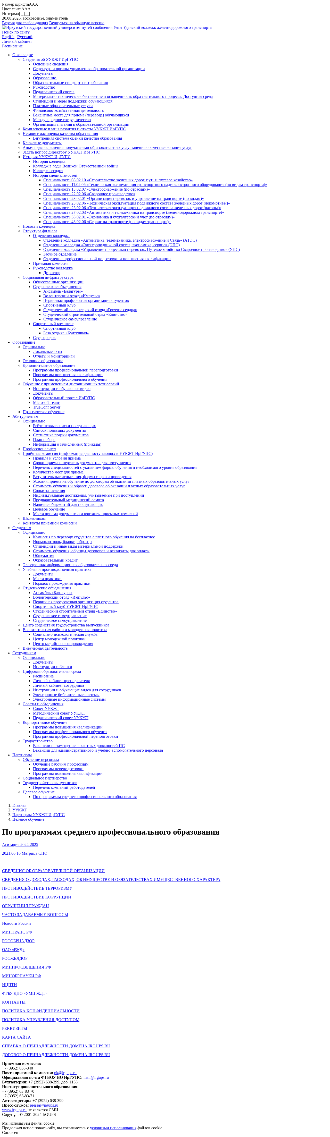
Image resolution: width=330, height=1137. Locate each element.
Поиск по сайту (16, 32)
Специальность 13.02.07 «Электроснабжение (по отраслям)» (96, 189)
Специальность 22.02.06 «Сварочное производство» (89, 194)
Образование (45, 78)
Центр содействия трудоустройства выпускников (66, 625)
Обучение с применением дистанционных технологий (71, 384)
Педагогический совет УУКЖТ (60, 718)
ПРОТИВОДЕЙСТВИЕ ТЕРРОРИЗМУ (37, 888)
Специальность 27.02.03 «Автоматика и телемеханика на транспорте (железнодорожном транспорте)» (133, 212)
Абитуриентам (25, 416)
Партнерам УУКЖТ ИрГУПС (38, 814)
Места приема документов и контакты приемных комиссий (85, 514)
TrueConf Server (46, 407)
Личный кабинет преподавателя (61, 680)
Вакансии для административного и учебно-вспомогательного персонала (98, 750)
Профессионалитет (39, 449)
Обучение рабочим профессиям (60, 764)
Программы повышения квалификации (68, 374)
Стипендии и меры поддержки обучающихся (72, 101)
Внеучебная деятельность (45, 648)
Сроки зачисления (49, 490)
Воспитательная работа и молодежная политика (65, 629)
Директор (51, 272)
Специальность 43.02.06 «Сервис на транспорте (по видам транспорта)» (107, 221)
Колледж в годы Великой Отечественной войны (75, 166)
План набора (44, 439)
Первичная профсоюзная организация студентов (86, 300)
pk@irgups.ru (65, 1073)
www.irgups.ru (14, 1110)
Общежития (43, 555)
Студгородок (44, 337)
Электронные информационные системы (69, 699)
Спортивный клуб (59, 305)
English (8, 37)
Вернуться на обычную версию (76, 23)
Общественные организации (58, 282)
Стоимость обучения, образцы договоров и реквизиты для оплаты (91, 551)
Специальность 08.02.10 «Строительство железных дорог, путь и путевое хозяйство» (118, 180)
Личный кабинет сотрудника (58, 685)
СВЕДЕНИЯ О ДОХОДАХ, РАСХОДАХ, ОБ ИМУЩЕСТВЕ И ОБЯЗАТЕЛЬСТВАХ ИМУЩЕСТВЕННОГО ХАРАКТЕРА (111, 879)
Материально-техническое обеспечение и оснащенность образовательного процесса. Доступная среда (123, 96)
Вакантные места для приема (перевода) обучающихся (81, 115)
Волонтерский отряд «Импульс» (71, 296)
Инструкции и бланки (52, 667)
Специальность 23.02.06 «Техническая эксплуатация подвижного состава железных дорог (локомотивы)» (136, 203)
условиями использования (113, 1128)
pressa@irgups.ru (44, 1105)
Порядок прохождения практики (61, 583)
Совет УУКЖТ (46, 708)
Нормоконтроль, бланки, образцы (62, 541)
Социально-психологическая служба (65, 634)
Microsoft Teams (46, 402)
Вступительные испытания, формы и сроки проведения (82, 476)
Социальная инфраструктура (48, 277)
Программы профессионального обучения (70, 379)
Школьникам (34, 518)
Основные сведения (51, 64)
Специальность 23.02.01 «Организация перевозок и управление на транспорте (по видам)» (123, 198)
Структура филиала (40, 231)
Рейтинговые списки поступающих (64, 425)
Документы (43, 73)
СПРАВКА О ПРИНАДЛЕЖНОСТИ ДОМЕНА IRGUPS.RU (56, 1046)
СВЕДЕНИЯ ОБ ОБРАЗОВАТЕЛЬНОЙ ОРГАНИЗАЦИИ (53, 871)
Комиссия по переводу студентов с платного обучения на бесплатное (94, 537)
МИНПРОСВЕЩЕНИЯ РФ (26, 967)
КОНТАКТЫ (14, 1002)
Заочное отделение (60, 254)
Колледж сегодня (48, 170)
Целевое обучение (49, 509)
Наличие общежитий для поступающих (68, 504)
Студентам (21, 527)
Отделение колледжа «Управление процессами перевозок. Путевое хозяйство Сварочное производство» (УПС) (141, 249)
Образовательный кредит (55, 560)
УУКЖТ (19, 810)
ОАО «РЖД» (13, 949)
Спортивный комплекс (53, 323)
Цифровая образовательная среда (52, 671)
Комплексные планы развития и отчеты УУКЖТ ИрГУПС (74, 129)
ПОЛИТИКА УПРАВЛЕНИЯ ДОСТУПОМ (40, 1019)
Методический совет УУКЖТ (59, 713)
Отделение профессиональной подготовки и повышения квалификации (107, 259)
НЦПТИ (9, 984)
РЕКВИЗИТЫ (14, 1028)
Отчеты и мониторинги (54, 356)
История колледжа (49, 161)
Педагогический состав (54, 92)
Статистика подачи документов (61, 435)
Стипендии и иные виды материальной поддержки (78, 546)
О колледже (22, 55)
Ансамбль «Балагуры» (63, 291)
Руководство (44, 87)
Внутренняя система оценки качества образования (77, 138)
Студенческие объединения (57, 286)
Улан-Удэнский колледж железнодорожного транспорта (162, 27)
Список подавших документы (59, 430)
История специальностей (55, 175)
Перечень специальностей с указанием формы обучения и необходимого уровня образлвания (115, 467)
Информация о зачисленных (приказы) (67, 444)
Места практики (47, 578)
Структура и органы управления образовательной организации (89, 68)
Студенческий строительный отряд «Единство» (85, 314)
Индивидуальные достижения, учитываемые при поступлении (88, 495)
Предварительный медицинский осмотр (68, 500)
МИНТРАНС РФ (17, 932)
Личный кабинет (17, 41)
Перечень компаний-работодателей (64, 787)
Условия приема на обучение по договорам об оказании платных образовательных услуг (111, 481)
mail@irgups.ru (96, 1077)
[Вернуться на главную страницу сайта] (57, 27)
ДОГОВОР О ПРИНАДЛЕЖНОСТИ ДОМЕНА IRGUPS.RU (56, 1055)
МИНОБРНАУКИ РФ (21, 976)
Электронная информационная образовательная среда (70, 565)
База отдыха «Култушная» (66, 333)
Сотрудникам (24, 653)
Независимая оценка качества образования (60, 133)
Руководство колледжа (53, 268)
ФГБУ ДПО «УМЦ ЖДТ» (24, 993)
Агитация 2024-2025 (20, 844)
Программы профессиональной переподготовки (75, 370)
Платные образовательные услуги (63, 106)
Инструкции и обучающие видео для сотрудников (77, 690)
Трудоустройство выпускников (50, 782)
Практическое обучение (43, 412)
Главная (19, 805)
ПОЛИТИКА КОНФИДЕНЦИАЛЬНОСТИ (41, 1011)
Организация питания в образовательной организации (81, 124)
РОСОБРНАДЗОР (18, 941)
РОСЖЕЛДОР (15, 958)
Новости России (16, 923)
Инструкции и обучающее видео (61, 388)
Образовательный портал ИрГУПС (64, 398)
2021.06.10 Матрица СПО (24, 853)
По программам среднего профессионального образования (85, 796)
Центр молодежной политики (59, 639)
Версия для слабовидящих (25, 23)
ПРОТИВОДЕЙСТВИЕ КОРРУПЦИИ (36, 897)
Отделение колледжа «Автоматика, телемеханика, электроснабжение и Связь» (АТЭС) (120, 240)
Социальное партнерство (45, 778)
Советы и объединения (43, 704)
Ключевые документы (42, 143)
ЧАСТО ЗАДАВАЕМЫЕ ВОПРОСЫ (35, 914)
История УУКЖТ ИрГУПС (47, 157)
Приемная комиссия (50, 263)
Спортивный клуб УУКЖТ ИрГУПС (65, 606)
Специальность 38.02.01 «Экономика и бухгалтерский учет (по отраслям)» (109, 217)
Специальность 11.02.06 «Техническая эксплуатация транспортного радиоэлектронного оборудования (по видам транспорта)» (155, 184)
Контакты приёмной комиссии (50, 523)
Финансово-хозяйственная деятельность (68, 110)
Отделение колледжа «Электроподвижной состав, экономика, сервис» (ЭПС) (111, 245)
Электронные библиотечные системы (66, 694)
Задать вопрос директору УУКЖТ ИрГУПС (61, 152)
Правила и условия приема (57, 458)
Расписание (12, 46)
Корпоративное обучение (45, 722)
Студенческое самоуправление (70, 319)
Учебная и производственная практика (57, 569)
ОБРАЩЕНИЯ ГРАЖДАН (25, 906)
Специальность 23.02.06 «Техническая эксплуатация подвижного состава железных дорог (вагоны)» (132, 208)
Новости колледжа (39, 226)
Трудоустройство (38, 741)
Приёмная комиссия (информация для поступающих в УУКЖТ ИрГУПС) (88, 453)
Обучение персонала (41, 759)
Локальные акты (47, 351)
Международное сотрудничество (62, 119)
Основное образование (43, 361)
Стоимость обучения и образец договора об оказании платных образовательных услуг (109, 486)
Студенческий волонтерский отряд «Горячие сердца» (90, 310)
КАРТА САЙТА (16, 1037)
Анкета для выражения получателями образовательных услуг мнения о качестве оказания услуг (107, 147)
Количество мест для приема (58, 472)
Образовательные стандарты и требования (70, 82)
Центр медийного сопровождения (63, 643)
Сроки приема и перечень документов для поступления (82, 463)
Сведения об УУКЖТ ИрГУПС (50, 59)
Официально (34, 347)
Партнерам (22, 755)
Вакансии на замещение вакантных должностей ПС (79, 745)
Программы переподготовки (58, 769)
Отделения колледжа (51, 235)
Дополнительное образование (49, 365)
